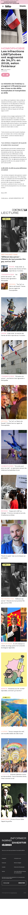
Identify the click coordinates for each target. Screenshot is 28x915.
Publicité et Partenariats (19, 867)
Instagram (4, 858)
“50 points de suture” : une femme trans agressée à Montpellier (12, 378)
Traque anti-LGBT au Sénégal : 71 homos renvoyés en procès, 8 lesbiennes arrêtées (13, 513)
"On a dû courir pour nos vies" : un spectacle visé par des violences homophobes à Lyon (14, 468)
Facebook (4, 862)
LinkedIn (3, 867)
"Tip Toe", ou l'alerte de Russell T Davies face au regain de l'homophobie (12, 423)
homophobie (13, 48)
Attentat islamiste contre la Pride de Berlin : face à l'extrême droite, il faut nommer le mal (14, 776)
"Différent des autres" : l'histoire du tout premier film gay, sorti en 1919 (13, 259)
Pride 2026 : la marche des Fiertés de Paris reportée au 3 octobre (17, 269)
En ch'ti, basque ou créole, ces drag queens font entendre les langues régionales (13, 646)
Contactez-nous (17, 858)
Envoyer (21, 883)
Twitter (3, 871)
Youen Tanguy (6, 69)
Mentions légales (17, 862)
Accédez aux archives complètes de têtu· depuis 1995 (10, 3)
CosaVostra (13, 893)
